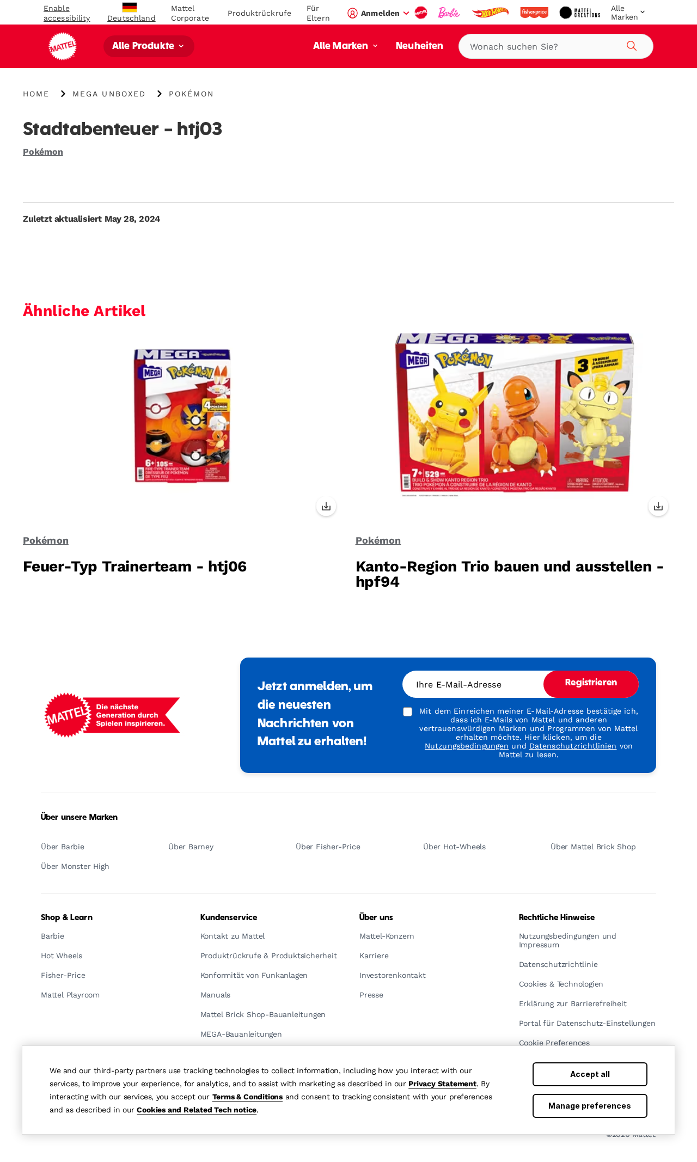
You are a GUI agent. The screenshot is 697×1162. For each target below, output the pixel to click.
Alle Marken (342, 46)
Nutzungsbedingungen (467, 745)
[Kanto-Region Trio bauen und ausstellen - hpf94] (515, 428)
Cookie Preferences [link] (554, 1043)
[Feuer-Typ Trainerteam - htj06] (182, 428)
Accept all (590, 1074)
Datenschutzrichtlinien (573, 745)
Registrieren (591, 683)
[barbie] (450, 12)
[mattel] (422, 12)
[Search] (630, 44)
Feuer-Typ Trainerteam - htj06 (135, 566)
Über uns (376, 918)
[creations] (581, 12)
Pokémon (43, 152)
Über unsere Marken (79, 818)
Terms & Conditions (247, 1096)
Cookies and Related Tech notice (196, 1109)
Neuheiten (419, 46)
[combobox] (555, 46)
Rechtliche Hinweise (557, 918)
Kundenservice (229, 918)
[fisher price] (535, 12)
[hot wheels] (491, 12)
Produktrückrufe (259, 13)
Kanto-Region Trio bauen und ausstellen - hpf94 (510, 574)
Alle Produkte (144, 46)
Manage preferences (589, 1105)
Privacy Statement (442, 1083)
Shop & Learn (67, 918)
